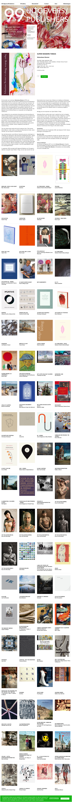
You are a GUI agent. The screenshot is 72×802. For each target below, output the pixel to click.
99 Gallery (23, 3)
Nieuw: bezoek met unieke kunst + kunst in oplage (14, 31)
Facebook (29, 34)
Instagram (29, 35)
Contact (46, 3)
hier (40, 111)
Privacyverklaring (30, 38)
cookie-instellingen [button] (54, 798)
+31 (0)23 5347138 (31, 32)
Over (56, 3)
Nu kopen (44, 76)
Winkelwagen (66, 3)
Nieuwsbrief (35, 3)
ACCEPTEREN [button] (65, 798)
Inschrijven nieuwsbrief (31, 37)
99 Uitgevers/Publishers (8, 3)
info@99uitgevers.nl (31, 31)
